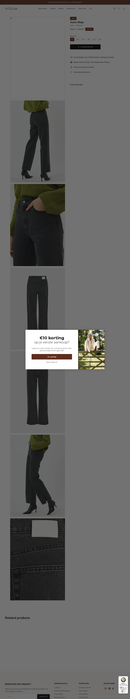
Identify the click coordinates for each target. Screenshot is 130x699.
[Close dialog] (102, 332)
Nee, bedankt (51, 362)
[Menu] (127, 677)
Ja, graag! (51, 357)
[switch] (123, 691)
